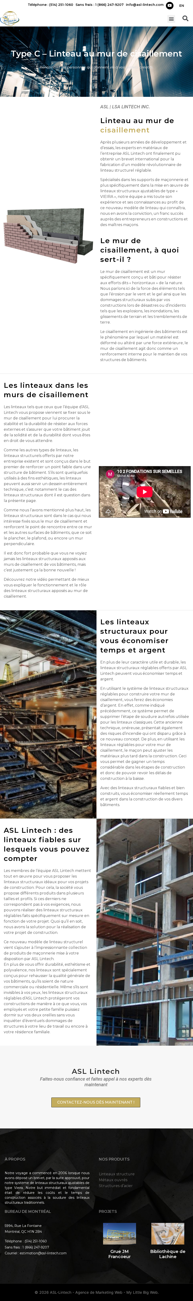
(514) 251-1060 (35, 1241)
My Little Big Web (142, 1292)
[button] (171, 19)
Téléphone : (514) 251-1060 (50, 5)
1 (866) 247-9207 (35, 1247)
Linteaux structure (117, 1174)
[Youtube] (169, 5)
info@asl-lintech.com (145, 5)
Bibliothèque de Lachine (167, 1254)
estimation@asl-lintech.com (43, 1253)
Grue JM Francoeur (119, 1254)
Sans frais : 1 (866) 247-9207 (100, 5)
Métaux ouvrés (113, 1180)
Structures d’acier (116, 1186)
